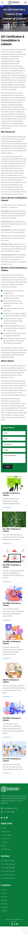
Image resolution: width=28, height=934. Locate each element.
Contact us (6, 842)
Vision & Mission (7, 835)
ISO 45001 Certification (9, 867)
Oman (4, 893)
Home (4, 828)
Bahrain (5, 911)
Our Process (6, 838)
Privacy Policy (6, 849)
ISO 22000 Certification (9, 874)
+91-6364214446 (9, 812)
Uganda (5, 907)
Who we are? (6, 831)
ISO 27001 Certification (9, 871)
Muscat (5, 897)
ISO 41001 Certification (9, 878)
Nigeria (5, 900)
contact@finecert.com (11, 808)
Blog (4, 845)
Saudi (4, 889)
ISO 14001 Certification (9, 864)
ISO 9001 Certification (8, 860)
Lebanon (5, 904)
